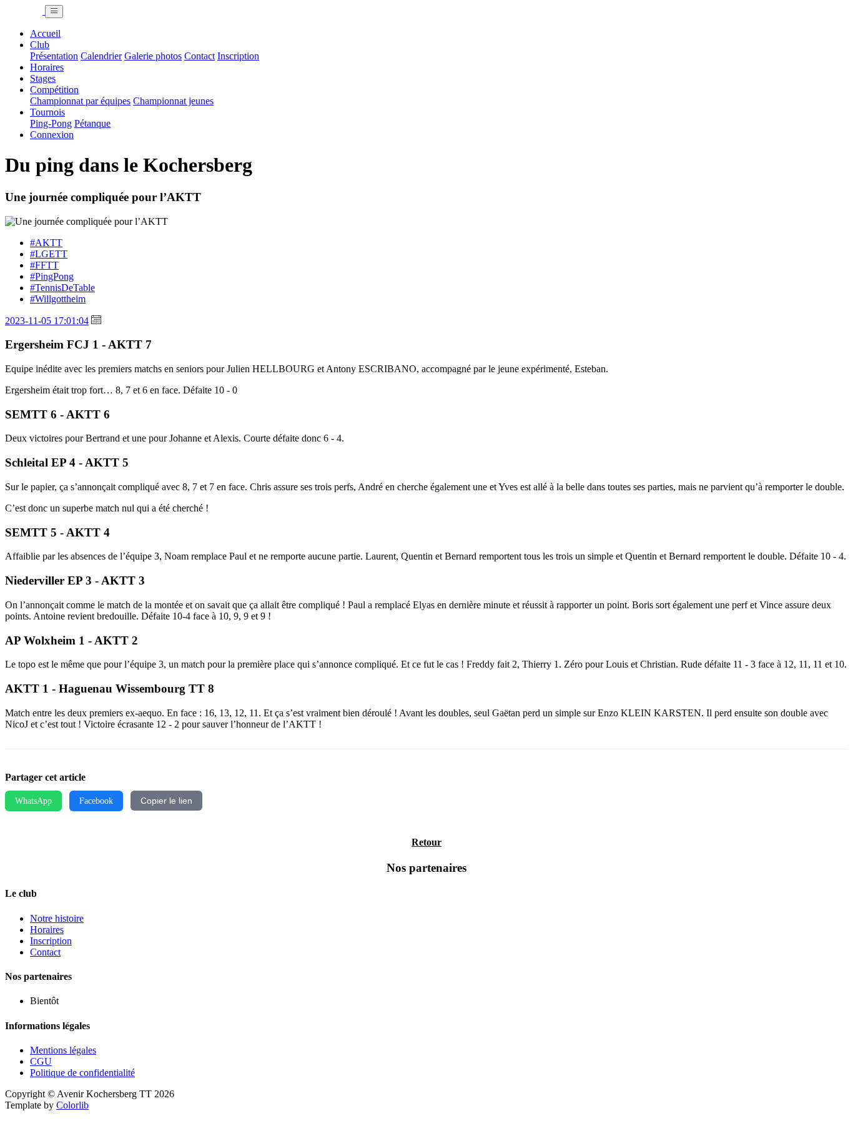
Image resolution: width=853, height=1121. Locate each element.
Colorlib (72, 1105)
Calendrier (101, 56)
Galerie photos (153, 56)
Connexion (52, 134)
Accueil (45, 33)
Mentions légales (63, 1050)
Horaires (47, 67)
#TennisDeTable (62, 287)
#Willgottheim (58, 299)
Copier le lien (166, 801)
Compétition (54, 89)
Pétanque (92, 123)
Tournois (47, 112)
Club (39, 44)
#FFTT (44, 265)
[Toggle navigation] (54, 11)
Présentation (54, 56)
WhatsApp (33, 801)
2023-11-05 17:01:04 (47, 320)
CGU (41, 1061)
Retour (426, 842)
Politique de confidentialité (82, 1072)
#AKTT (46, 242)
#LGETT (48, 254)
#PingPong (52, 276)
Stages (43, 78)
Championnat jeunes (173, 101)
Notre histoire (57, 918)
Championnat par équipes (80, 101)
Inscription (238, 56)
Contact (199, 56)
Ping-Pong (51, 123)
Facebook (96, 801)
